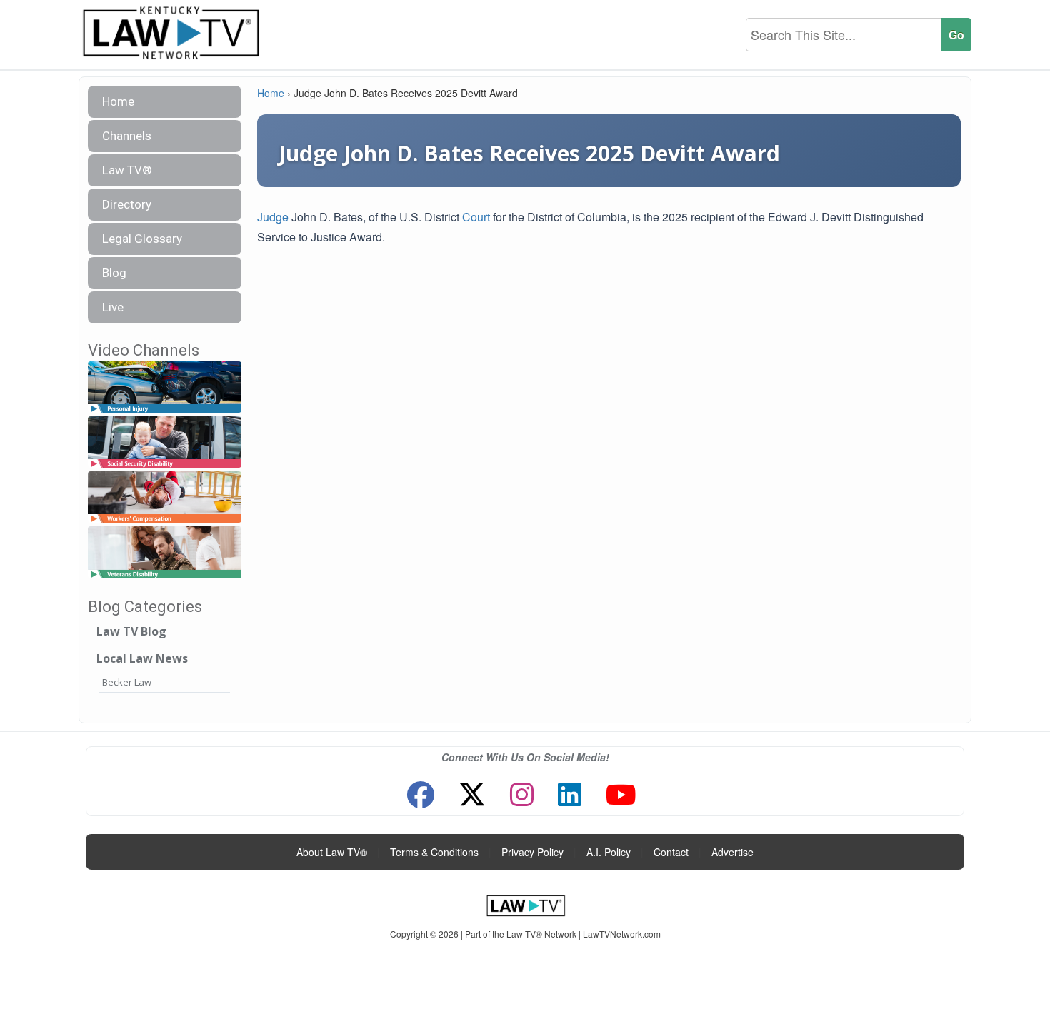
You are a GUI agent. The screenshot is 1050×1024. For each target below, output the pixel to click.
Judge (273, 217)
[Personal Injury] (164, 387)
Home (118, 101)
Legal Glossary (142, 238)
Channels (126, 136)
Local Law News (142, 658)
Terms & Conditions (434, 852)
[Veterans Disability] (164, 553)
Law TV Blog (131, 631)
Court (476, 217)
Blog (114, 273)
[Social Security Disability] (164, 442)
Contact (671, 852)
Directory (126, 204)
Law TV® (127, 170)
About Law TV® (331, 852)
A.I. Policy (608, 852)
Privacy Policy (532, 852)
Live (113, 307)
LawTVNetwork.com (622, 934)
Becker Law (126, 682)
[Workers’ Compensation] (164, 498)
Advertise (732, 852)
